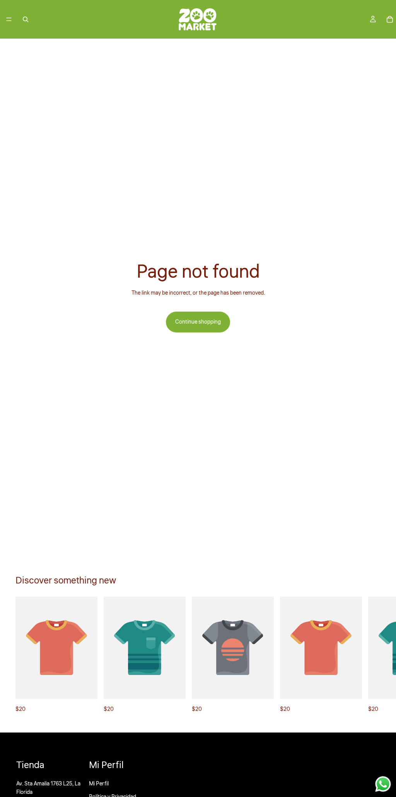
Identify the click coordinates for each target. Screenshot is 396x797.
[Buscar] (25, 19)
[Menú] (9, 19)
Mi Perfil (99, 784)
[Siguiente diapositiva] (372, 655)
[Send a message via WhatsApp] (383, 784)
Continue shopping (198, 322)
